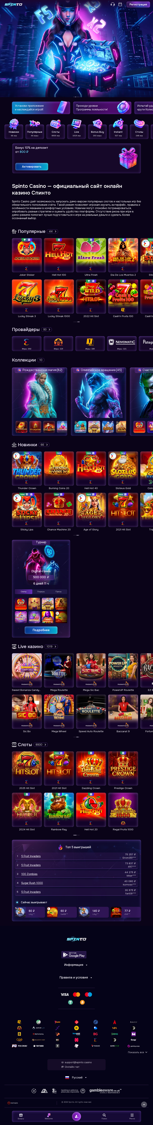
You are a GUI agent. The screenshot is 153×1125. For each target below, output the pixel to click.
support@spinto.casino (78, 1062)
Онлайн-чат (72, 1066)
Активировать (31, 166)
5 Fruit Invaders (31, 856)
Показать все (136, 1052)
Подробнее (41, 630)
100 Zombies (29, 874)
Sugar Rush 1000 (32, 883)
